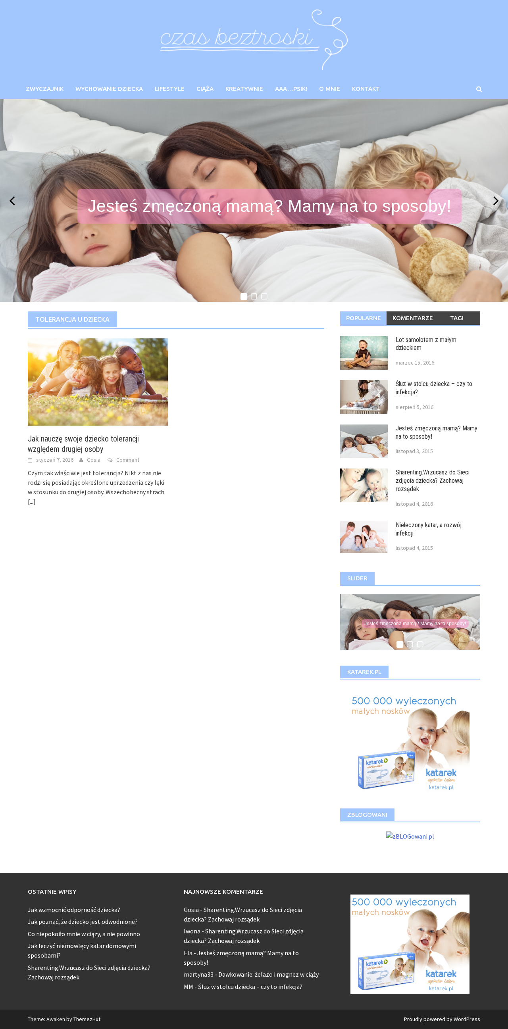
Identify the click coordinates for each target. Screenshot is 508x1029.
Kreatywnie (244, 88)
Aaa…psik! (291, 88)
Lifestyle (170, 88)
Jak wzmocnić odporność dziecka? (74, 910)
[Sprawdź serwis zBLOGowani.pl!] (410, 835)
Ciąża (205, 88)
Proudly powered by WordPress (442, 1019)
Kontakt (366, 88)
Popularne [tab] (363, 318)
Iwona (192, 931)
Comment (127, 459)
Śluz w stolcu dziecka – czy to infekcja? (250, 987)
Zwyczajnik (45, 88)
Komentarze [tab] (413, 318)
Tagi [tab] (457, 318)
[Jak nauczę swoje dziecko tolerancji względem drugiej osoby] (98, 381)
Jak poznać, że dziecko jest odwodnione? (83, 921)
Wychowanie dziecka (109, 88)
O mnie (329, 88)
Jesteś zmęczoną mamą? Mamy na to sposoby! (269, 205)
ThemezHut (86, 1019)
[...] (32, 501)
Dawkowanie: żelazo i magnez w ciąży (268, 974)
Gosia (93, 459)
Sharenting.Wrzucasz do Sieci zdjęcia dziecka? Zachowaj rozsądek (433, 480)
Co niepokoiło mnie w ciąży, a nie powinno (84, 934)
